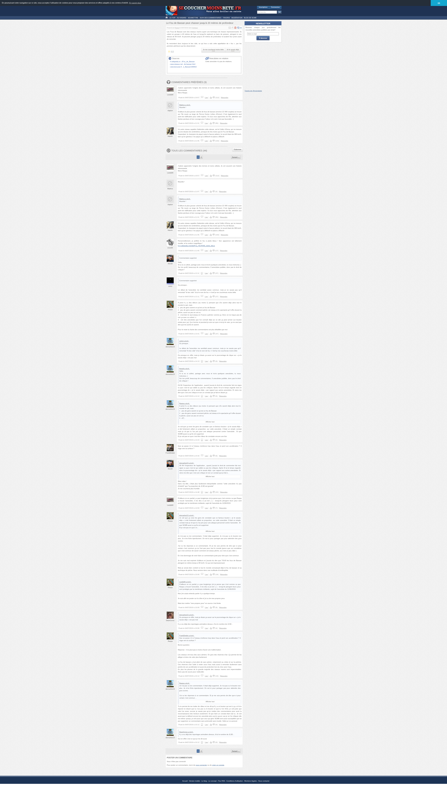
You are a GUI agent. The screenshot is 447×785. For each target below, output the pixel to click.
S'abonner (237, 149)
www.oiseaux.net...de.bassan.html (182, 64)
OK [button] (439, 3)
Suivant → (236, 157)
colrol (170, 286)
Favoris (226, 18)
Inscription (263, 7)
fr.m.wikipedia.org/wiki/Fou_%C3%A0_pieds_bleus (196, 246)
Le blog (204, 781)
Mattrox (182, 105)
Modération (236, 18)
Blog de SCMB (250, 18)
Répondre (224, 98)
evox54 (170, 248)
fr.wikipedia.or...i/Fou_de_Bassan (182, 61)
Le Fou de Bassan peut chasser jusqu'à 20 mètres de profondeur (199, 23)
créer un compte (218, 765)
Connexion (275, 7)
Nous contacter (263, 781)
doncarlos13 (170, 347)
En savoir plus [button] (135, 3)
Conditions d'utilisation (234, 781)
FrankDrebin (170, 453)
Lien (206, 98)
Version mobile (194, 781)
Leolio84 (170, 95)
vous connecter (201, 765)
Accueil (185, 781)
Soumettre (193, 18)
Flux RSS (221, 781)
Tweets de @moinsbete (253, 91)
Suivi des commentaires (210, 18)
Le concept (212, 781)
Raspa (177, 28)
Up (211, 97)
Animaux (195, 28)
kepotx (170, 136)
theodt (170, 264)
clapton (170, 110)
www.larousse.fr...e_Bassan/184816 (183, 67)
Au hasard (181, 18)
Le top (172, 18)
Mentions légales (250, 781)
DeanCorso (170, 620)
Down (214, 97)
